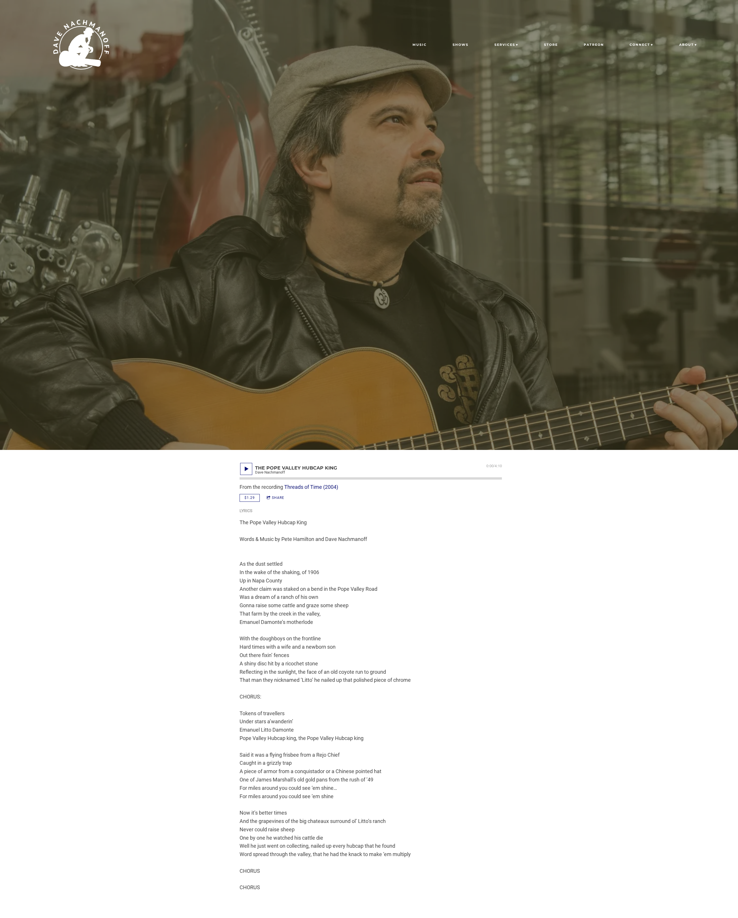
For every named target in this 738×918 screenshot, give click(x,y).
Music (420, 45)
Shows (460, 45)
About (686, 45)
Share (278, 498)
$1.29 (249, 498)
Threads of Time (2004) (311, 487)
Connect (640, 45)
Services (504, 45)
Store (551, 45)
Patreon (594, 45)
